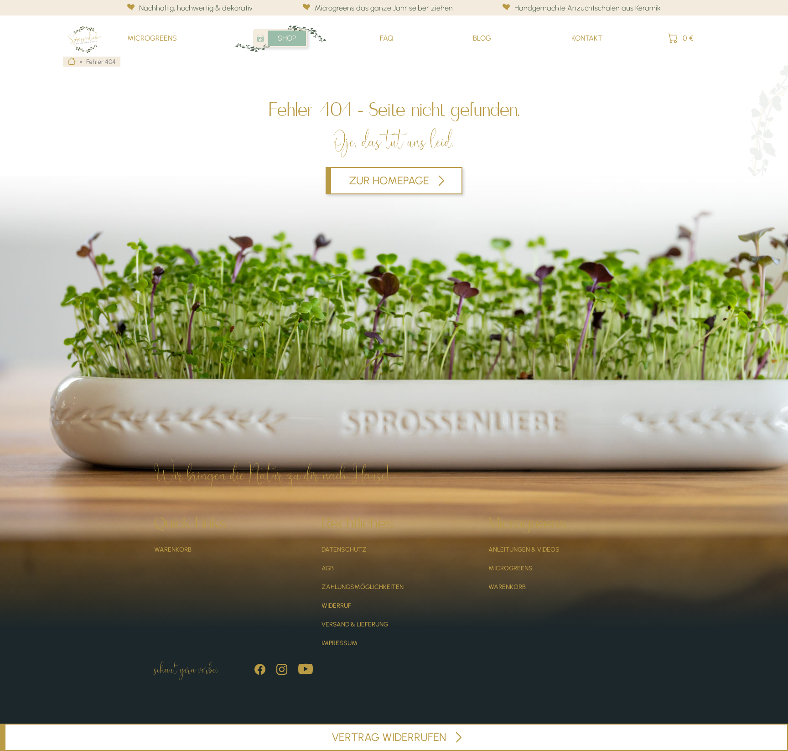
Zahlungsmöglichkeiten (362, 587)
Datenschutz (344, 549)
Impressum (339, 643)
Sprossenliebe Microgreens (89, 29)
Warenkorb (173, 549)
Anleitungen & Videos (524, 549)
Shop (287, 38)
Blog (482, 38)
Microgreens (152, 38)
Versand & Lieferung (354, 624)
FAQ (386, 38)
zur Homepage (389, 180)
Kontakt (586, 38)
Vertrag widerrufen (389, 737)
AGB (327, 568)
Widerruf (336, 606)
